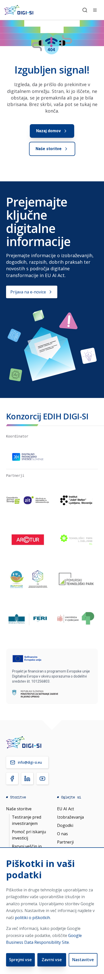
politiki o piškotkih (32, 917)
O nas (62, 833)
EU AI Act (65, 809)
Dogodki (65, 825)
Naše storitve (19, 809)
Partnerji (65, 842)
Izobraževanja (70, 817)
